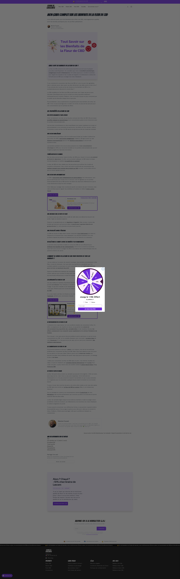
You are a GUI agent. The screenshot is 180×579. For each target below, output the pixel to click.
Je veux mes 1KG (90, 309)
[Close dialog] (103, 269)
